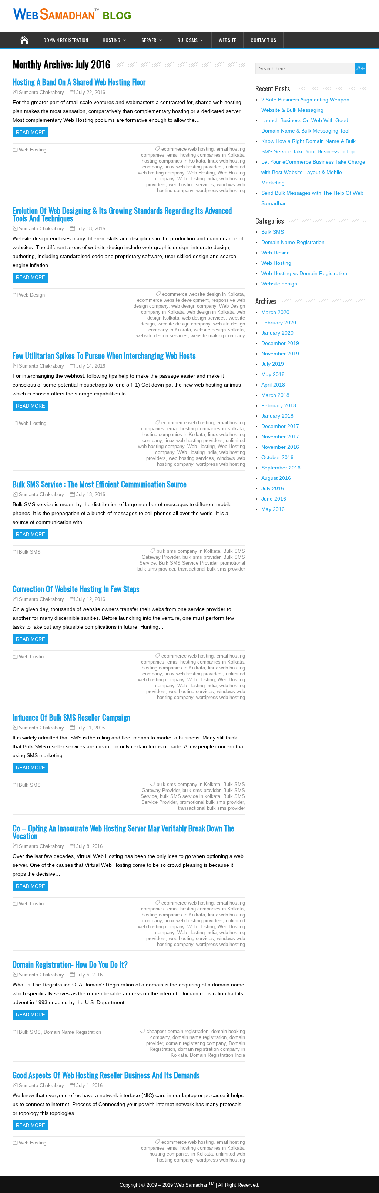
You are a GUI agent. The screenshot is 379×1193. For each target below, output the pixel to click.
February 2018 (278, 405)
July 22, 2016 (90, 92)
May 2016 (273, 509)
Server (148, 40)
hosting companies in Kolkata (173, 161)
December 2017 (280, 426)
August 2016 (276, 478)
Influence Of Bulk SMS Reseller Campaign (71, 717)
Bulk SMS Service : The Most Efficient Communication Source (100, 483)
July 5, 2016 (89, 975)
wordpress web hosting (220, 190)
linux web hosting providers (194, 167)
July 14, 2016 (90, 366)
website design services (162, 335)
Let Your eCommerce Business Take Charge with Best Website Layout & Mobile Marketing (313, 172)
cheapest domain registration (177, 1031)
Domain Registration (65, 40)
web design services (204, 318)
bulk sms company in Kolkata (188, 551)
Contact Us (263, 40)
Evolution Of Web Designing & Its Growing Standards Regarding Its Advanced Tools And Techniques (122, 214)
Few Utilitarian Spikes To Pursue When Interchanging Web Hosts (104, 355)
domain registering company (196, 1043)
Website (227, 40)
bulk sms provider (201, 557)
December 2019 (280, 343)
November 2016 (280, 447)
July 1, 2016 (89, 1085)
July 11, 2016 (90, 728)
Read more (30, 132)
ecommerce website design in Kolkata (203, 294)
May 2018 (273, 374)
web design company (193, 306)
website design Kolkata (219, 329)
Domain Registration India (217, 1055)
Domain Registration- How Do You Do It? (70, 964)
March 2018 (275, 395)
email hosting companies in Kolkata (205, 155)
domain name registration (199, 1037)
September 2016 (281, 468)
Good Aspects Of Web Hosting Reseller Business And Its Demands (106, 1074)
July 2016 (272, 488)
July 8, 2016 (89, 846)
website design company (184, 324)
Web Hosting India (197, 178)
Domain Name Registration (72, 1032)
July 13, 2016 (90, 494)
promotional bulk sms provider (212, 802)
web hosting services (191, 184)
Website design (279, 284)
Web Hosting (32, 150)
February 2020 (278, 322)
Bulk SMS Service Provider (188, 563)
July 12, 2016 (90, 599)
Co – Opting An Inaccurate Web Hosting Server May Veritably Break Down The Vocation (123, 831)
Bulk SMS (187, 40)
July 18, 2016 (90, 228)
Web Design (32, 295)
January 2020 (277, 333)
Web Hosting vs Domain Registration (304, 273)
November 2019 (280, 354)
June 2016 (273, 499)
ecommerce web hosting (187, 149)
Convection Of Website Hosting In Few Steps (76, 588)
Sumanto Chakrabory (41, 92)
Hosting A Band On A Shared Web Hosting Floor (79, 81)
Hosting (111, 40)
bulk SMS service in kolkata (190, 796)
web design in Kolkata (210, 312)
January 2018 (277, 416)
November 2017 (280, 437)
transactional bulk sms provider (211, 569)
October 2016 (277, 457)
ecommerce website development (173, 300)
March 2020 (275, 312)
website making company (218, 335)
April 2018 (273, 385)
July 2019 (272, 364)
